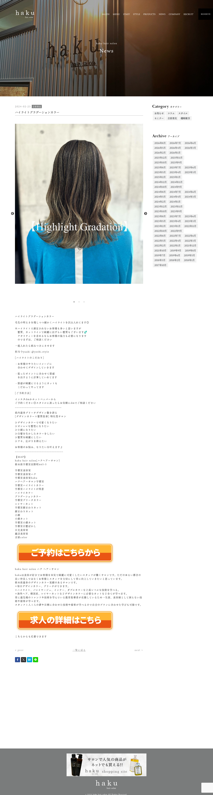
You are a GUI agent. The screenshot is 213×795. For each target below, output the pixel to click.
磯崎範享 (185, 118)
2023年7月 (175, 216)
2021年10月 (160, 250)
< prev (19, 650)
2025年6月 (190, 167)
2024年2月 (160, 201)
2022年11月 (190, 226)
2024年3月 (190, 196)
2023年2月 (160, 226)
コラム (171, 113)
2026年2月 (160, 152)
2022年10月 (160, 231)
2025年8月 (160, 167)
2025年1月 (175, 177)
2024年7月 (175, 192)
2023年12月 (160, 206)
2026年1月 (175, 152)
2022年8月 (160, 235)
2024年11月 (177, 182)
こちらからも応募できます (31, 636)
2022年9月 (176, 231)
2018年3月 (159, 260)
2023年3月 (190, 221)
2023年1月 (175, 226)
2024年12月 (160, 182)
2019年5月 (189, 255)
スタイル (183, 113)
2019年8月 (190, 250)
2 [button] (79, 302)
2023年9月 (176, 211)
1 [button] (74, 302)
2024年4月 (175, 196)
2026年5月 (160, 148)
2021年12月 (190, 245)
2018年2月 (174, 260)
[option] (79, 204)
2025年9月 (176, 162)
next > (139, 650)
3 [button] (84, 302)
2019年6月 (174, 255)
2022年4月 (175, 240)
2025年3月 (190, 172)
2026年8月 (160, 143)
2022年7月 (175, 235)
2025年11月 (177, 157)
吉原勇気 (172, 118)
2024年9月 (176, 187)
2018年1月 (189, 260)
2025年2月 (160, 177)
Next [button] (145, 213)
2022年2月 (160, 245)
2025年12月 (160, 157)
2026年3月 (190, 148)
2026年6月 (190, 143)
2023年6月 (190, 216)
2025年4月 (175, 172)
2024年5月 (160, 196)
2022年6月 (190, 235)
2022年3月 (190, 240)
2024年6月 (190, 192)
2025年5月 (160, 172)
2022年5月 (160, 240)
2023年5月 (160, 221)
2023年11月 (177, 206)
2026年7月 (175, 143)
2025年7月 (175, 167)
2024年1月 (175, 201)
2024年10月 (160, 187)
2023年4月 (175, 221)
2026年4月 (175, 148)
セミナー (159, 118)
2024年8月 (160, 192)
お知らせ (159, 113)
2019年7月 (159, 255)
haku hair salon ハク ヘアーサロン (37, 569)
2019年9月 (175, 250)
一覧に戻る (79, 650)
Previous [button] (12, 213)
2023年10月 (160, 211)
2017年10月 (160, 265)
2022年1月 (175, 245)
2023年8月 (160, 216)
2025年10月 (160, 162)
